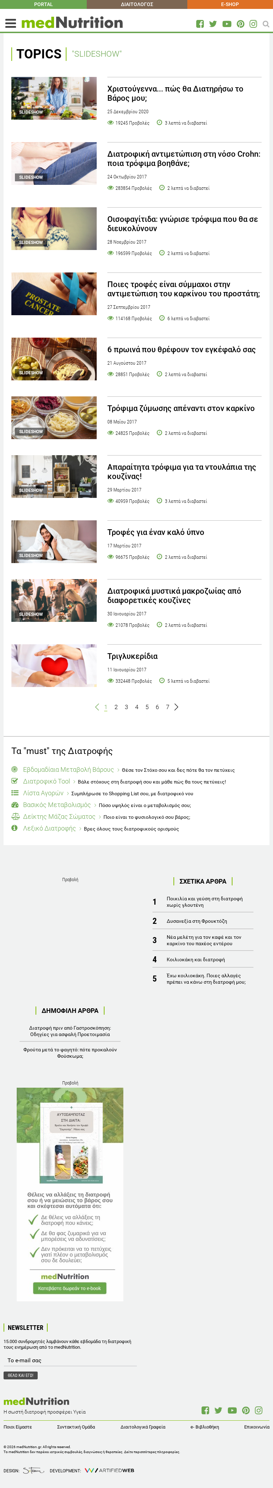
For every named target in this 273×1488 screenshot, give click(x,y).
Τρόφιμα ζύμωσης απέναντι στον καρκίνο (181, 408)
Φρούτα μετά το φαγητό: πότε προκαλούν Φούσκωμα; (70, 1053)
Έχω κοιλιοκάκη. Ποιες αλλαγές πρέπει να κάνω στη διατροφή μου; (206, 979)
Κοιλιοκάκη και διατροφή (196, 959)
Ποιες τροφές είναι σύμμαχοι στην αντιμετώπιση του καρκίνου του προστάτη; (183, 289)
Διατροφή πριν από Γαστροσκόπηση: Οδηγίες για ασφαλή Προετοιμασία (70, 1031)
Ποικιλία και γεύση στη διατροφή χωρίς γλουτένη (205, 902)
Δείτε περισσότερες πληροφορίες (151, 1452)
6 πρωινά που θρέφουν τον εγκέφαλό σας (181, 349)
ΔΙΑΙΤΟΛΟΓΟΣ (137, 4)
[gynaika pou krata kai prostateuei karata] (54, 665)
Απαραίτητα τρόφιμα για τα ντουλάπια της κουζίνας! (181, 472)
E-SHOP (230, 4)
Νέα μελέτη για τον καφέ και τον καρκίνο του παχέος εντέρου (204, 940)
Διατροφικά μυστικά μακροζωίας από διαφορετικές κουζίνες (174, 596)
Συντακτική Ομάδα (76, 1427)
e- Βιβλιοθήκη (205, 1427)
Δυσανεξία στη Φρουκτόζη (197, 921)
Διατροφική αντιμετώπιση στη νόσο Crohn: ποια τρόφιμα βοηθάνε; (184, 159)
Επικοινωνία (256, 1427)
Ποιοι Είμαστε (18, 1427)
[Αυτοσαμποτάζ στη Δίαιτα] (70, 1194)
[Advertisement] (70, 928)
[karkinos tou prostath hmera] (54, 293)
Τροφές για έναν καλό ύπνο (155, 532)
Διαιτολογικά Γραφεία (143, 1427)
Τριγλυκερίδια (132, 656)
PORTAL (43, 4)
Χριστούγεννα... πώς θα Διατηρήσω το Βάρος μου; (175, 93)
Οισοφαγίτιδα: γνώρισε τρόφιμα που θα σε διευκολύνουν (182, 224)
